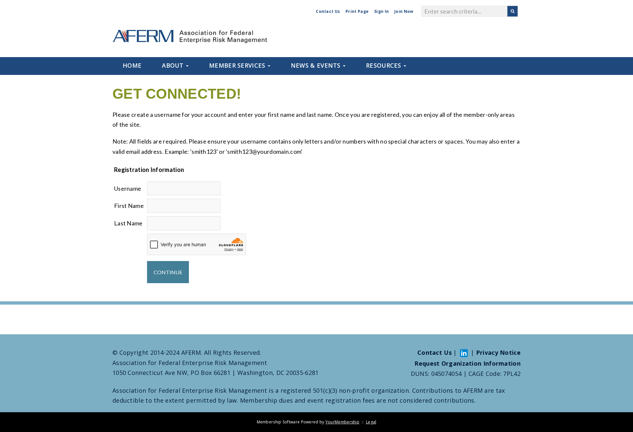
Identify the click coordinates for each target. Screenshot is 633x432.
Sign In (381, 11)
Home (132, 65)
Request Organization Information (467, 363)
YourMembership (342, 422)
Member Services (238, 65)
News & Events (316, 65)
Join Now (403, 11)
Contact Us (328, 11)
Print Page (357, 11)
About (173, 65)
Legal (371, 422)
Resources (384, 65)
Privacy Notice (498, 352)
